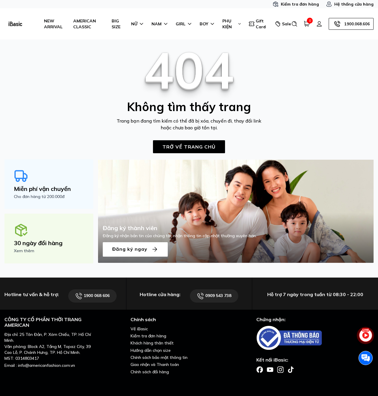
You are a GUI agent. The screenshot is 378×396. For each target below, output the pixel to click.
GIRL (180, 24)
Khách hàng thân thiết (152, 343)
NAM (156, 24)
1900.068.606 (357, 24)
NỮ (134, 24)
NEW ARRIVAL (53, 23)
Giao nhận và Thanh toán (155, 364)
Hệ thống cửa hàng (354, 4)
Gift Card (261, 23)
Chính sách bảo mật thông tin (159, 357)
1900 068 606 (96, 295)
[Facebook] (259, 369)
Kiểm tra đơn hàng (300, 4)
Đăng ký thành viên (130, 228)
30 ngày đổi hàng (38, 243)
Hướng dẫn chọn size (151, 350)
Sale (284, 24)
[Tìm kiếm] (294, 24)
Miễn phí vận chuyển (42, 188)
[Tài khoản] (319, 24)
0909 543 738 (217, 295)
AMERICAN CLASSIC (84, 23)
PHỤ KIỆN (227, 23)
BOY (204, 24)
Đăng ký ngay (130, 249)
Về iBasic (139, 328)
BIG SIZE (116, 23)
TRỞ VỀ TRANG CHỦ (189, 147)
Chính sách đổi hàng (150, 371)
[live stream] (366, 338)
